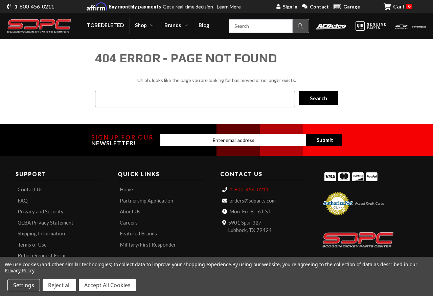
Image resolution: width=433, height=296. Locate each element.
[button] (347, 6)
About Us (130, 211)
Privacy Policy (19, 270)
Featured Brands (138, 233)
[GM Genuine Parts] (371, 26)
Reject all (59, 285)
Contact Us (30, 189)
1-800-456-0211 (249, 189)
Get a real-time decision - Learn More (175, 6)
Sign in (290, 6)
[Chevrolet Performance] (410, 25)
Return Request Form (41, 255)
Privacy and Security (41, 211)
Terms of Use (32, 244)
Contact (319, 6)
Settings (23, 285)
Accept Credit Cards (369, 203)
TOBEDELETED (105, 25)
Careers (129, 222)
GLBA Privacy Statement (45, 222)
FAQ (23, 200)
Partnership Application (146, 200)
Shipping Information (41, 233)
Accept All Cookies (107, 285)
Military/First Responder (148, 244)
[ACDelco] (331, 25)
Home (126, 189)
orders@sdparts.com (252, 200)
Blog (204, 25)
